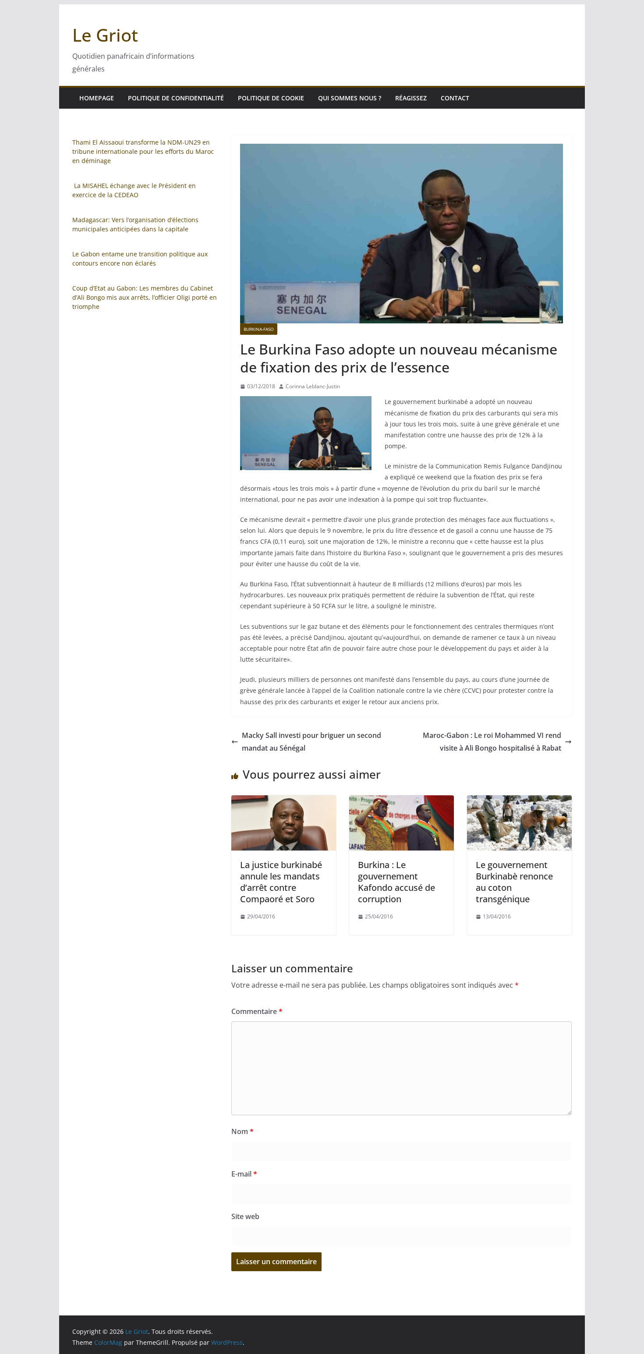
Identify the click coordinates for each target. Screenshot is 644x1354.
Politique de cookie (271, 98)
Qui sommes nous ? (349, 98)
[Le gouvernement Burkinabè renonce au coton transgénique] (519, 801)
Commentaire (257, 1011)
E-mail (244, 1174)
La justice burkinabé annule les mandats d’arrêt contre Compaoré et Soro (281, 882)
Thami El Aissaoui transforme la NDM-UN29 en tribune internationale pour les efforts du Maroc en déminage (143, 151)
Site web (245, 1216)
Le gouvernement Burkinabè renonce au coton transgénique (514, 882)
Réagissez (411, 98)
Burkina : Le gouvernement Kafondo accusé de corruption (396, 882)
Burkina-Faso (259, 329)
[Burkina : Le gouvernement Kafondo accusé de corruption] (401, 801)
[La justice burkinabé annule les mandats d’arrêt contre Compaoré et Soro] (283, 801)
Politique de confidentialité (176, 98)
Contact (455, 98)
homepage (96, 98)
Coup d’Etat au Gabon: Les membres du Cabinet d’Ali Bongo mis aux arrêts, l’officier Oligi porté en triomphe (144, 297)
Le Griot (105, 35)
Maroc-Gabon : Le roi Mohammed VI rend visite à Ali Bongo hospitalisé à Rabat (492, 741)
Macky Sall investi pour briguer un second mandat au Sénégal (311, 741)
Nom (242, 1131)
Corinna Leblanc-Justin (313, 386)
